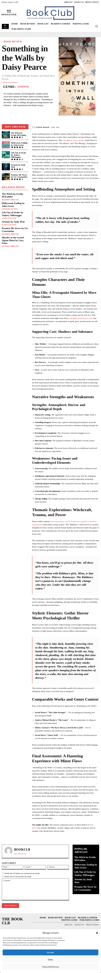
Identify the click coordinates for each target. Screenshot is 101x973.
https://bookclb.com (20, 854)
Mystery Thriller (10, 200)
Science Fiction (9, 218)
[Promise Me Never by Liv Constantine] (6, 176)
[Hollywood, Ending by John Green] (6, 144)
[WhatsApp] (96, 126)
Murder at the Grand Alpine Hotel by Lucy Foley (13, 240)
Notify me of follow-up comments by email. (22, 873)
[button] (97, 933)
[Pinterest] (90, 126)
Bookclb (46, 127)
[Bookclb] (33, 127)
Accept (50, 952)
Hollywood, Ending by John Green (19, 144)
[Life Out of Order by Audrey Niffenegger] (6, 154)
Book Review (13, 41)
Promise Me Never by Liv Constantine (19, 176)
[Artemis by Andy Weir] (6, 166)
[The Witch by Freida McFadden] (6, 134)
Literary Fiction (10, 209)
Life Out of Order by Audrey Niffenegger (18, 155)
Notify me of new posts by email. (18, 876)
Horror (23, 87)
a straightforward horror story (81, 318)
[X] (84, 126)
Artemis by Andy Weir (18, 166)
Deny (50, 959)
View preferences (50, 967)
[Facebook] (78, 126)
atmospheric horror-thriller (73, 140)
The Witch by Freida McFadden (18, 134)
